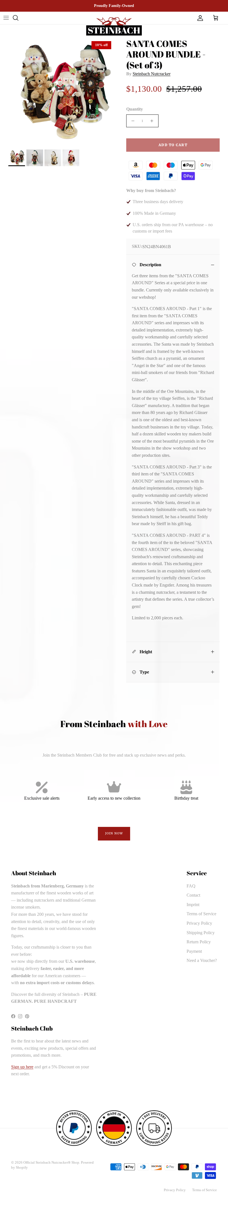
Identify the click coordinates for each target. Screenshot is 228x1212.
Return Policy (199, 941)
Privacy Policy (199, 923)
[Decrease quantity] (131, 121)
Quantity (134, 109)
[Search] (15, 17)
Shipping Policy (201, 932)
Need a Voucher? (202, 960)
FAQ (191, 886)
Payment (194, 951)
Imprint (193, 904)
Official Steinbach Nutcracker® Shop (51, 1162)
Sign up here (22, 1066)
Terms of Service (201, 913)
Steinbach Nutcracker (151, 73)
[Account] (199, 17)
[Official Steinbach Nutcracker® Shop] (114, 26)
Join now (114, 834)
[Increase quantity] (153, 121)
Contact (193, 895)
